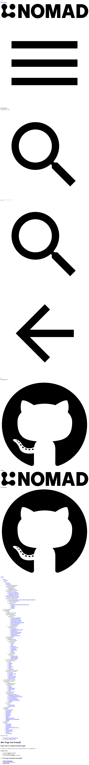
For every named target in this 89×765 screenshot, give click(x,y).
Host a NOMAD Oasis (10, 660)
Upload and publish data (11, 586)
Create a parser (11, 603)
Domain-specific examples (8, 681)
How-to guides (6, 610)
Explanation (5, 708)
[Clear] (1, 378)
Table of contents (4, 735)
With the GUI (11, 616)
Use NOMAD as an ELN (11, 591)
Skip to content (4, 2)
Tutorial (4, 581)
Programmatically (12, 627)
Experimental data (9, 693)
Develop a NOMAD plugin (11, 598)
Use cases (8, 703)
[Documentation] (44, 18)
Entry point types (11, 641)
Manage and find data (10, 614)
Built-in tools (11, 654)
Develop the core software (11, 671)
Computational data (10, 684)
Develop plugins (9, 638)
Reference (5, 722)
